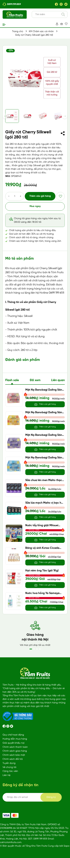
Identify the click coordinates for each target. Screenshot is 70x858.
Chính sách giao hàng (15, 751)
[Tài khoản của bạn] (57, 24)
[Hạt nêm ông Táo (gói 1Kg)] (14, 578)
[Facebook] (56, 4)
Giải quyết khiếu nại (13, 743)
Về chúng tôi (9, 767)
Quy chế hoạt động (13, 735)
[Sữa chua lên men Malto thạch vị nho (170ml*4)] (14, 488)
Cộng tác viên (10, 771)
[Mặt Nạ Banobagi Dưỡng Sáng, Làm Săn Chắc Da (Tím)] (14, 443)
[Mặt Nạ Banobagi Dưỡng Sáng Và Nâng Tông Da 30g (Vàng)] (14, 420)
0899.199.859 (14, 4)
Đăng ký (51, 797)
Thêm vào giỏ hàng (40, 196)
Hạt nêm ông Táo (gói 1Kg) (42, 570)
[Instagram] (61, 4)
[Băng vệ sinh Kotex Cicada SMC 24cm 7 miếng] (14, 556)
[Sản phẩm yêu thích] (66, 24)
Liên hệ (6, 775)
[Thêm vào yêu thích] (60, 196)
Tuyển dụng (9, 763)
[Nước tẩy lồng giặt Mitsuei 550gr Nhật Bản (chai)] (14, 533)
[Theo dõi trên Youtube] (11, 726)
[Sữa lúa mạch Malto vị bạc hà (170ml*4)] (14, 510)
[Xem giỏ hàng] (61, 24)
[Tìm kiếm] (63, 14)
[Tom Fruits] (15, 815)
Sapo (66, 846)
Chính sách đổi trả (13, 759)
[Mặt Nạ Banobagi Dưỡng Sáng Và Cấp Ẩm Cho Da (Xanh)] (14, 465)
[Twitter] (65, 4)
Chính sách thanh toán (15, 747)
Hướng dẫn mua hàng (15, 739)
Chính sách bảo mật (14, 755)
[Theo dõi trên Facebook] (4, 726)
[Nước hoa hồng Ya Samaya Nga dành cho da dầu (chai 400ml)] (14, 601)
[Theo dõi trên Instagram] (8, 726)
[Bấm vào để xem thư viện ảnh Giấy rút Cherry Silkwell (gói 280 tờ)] (35, 78)
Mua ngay (35, 206)
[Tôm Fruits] (6, 815)
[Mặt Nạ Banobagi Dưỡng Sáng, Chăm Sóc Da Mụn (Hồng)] (14, 397)
